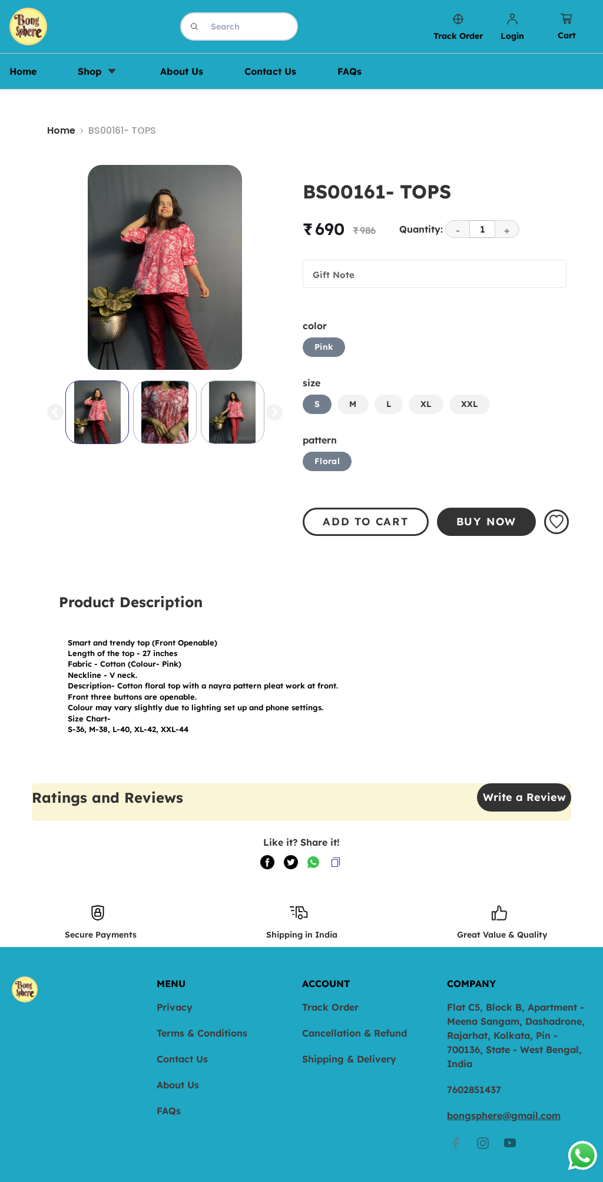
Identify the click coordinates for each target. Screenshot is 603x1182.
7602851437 (474, 1089)
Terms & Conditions (202, 1033)
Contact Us (182, 1059)
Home (61, 130)
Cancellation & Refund (354, 1033)
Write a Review (524, 797)
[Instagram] (483, 1143)
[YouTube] (510, 1143)
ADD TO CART (366, 521)
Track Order (330, 1007)
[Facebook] (456, 1143)
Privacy (175, 1007)
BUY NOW (486, 521)
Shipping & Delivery (349, 1059)
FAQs (169, 1111)
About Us (178, 1085)
